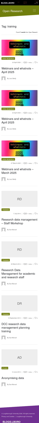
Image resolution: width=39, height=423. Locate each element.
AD (19, 357)
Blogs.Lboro (7, 3)
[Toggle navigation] (34, 10)
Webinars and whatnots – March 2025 (18, 171)
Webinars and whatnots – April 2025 (18, 70)
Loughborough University (24, 416)
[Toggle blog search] (36, 3)
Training (5, 210)
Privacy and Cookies (8, 416)
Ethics (4, 368)
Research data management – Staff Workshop (19, 221)
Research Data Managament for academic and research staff (18, 273)
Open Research (13, 11)
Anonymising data (13, 378)
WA (19, 47)
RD (19, 199)
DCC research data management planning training (16, 327)
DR (19, 303)
